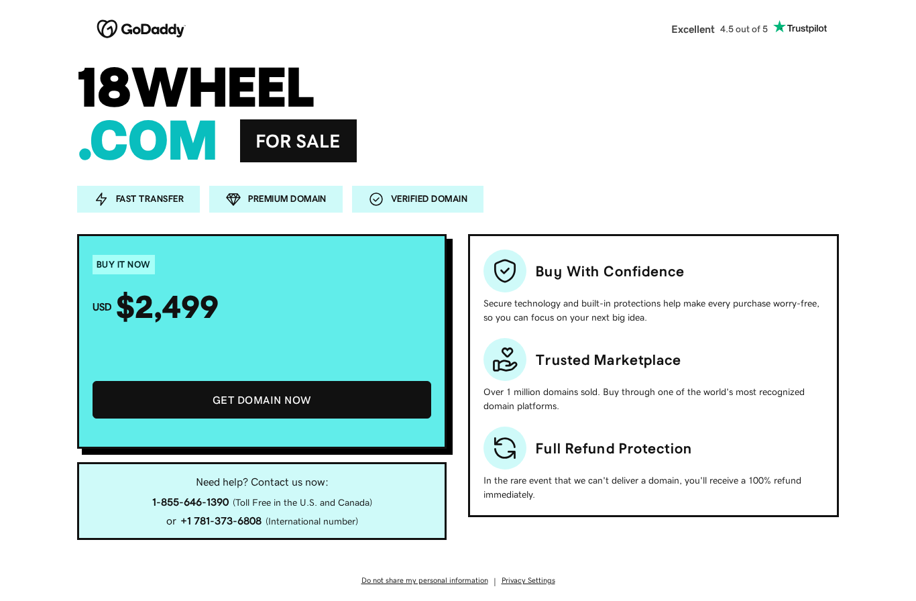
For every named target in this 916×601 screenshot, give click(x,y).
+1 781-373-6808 (221, 520)
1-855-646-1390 (190, 501)
